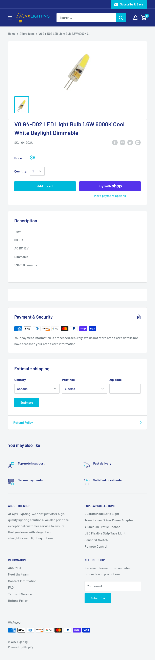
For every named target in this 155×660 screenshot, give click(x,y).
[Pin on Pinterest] (122, 142)
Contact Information (22, 581)
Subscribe (98, 598)
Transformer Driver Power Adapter (109, 520)
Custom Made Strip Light (102, 513)
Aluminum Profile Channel (103, 527)
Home (12, 33)
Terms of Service (20, 594)
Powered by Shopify (20, 647)
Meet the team (18, 574)
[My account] (135, 17)
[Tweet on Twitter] (130, 142)
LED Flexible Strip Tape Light (105, 533)
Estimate (26, 402)
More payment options (110, 195)
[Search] (121, 17)
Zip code (115, 379)
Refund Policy (23, 422)
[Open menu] (10, 17)
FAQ (11, 587)
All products (27, 33)
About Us (14, 568)
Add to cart (45, 186)
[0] (143, 17)
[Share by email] (138, 142)
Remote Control (96, 546)
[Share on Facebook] (115, 142)
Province (68, 379)
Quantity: (20, 171)
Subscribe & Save (131, 4)
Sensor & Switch (96, 540)
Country (20, 379)
